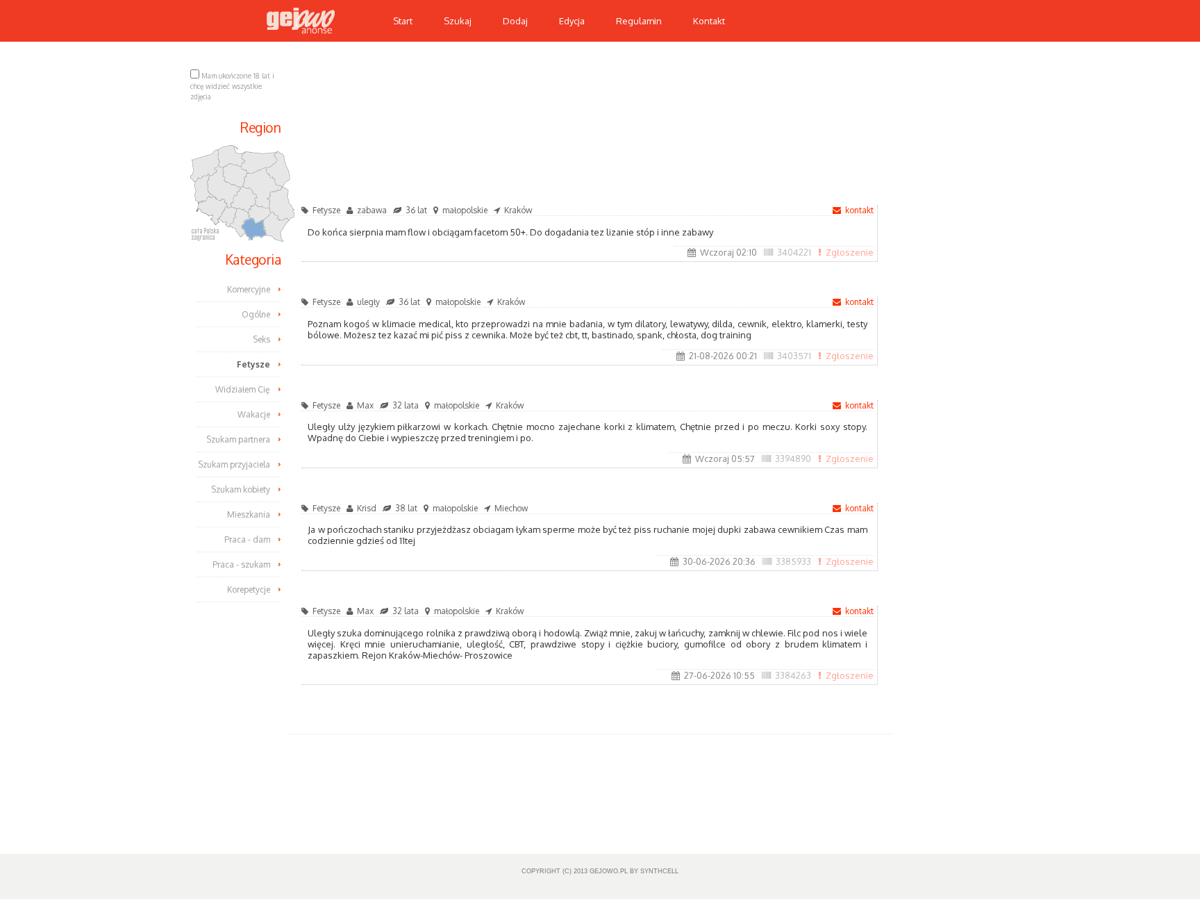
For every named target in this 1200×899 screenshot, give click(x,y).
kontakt (859, 210)
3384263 (793, 675)
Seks (261, 339)
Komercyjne (248, 289)
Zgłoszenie (850, 252)
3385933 (793, 561)
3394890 (793, 458)
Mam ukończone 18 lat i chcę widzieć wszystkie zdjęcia (232, 86)
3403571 (794, 355)
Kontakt (709, 20)
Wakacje (254, 414)
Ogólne (256, 314)
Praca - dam (247, 539)
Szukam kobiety (240, 489)
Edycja (572, 20)
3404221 (794, 252)
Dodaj (515, 20)
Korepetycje (248, 589)
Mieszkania (248, 514)
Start (402, 20)
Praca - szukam (241, 564)
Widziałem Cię (242, 389)
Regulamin (639, 20)
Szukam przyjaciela (234, 464)
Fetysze (253, 364)
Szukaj (458, 20)
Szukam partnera (238, 439)
